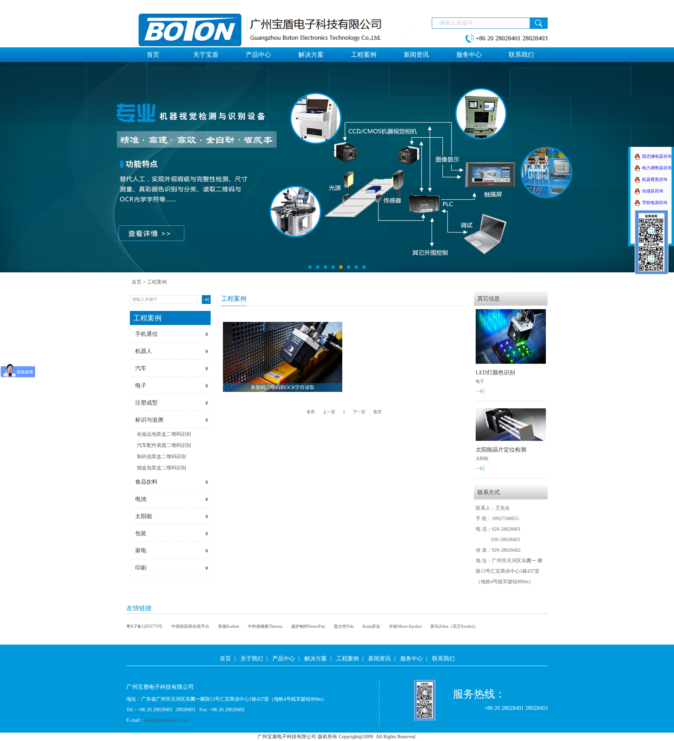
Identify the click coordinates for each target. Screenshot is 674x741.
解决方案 (315, 658)
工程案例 (347, 658)
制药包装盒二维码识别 (161, 456)
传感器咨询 (652, 191)
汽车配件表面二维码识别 (164, 445)
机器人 (172, 351)
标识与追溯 (172, 420)
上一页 (329, 411)
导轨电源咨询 (654, 202)
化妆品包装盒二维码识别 (164, 434)
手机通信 (172, 334)
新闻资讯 (379, 658)
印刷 (172, 568)
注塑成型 (172, 403)
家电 (172, 550)
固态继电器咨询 (657, 156)
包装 (172, 533)
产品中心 (283, 658)
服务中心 (411, 658)
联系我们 (443, 658)
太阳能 (172, 516)
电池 (172, 499)
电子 (172, 385)
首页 (136, 282)
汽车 (172, 368)
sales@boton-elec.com (167, 720)
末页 (310, 411)
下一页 (359, 411)
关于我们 (251, 658)
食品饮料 (172, 482)
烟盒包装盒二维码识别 (161, 467)
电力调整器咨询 (657, 167)
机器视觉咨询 (654, 179)
